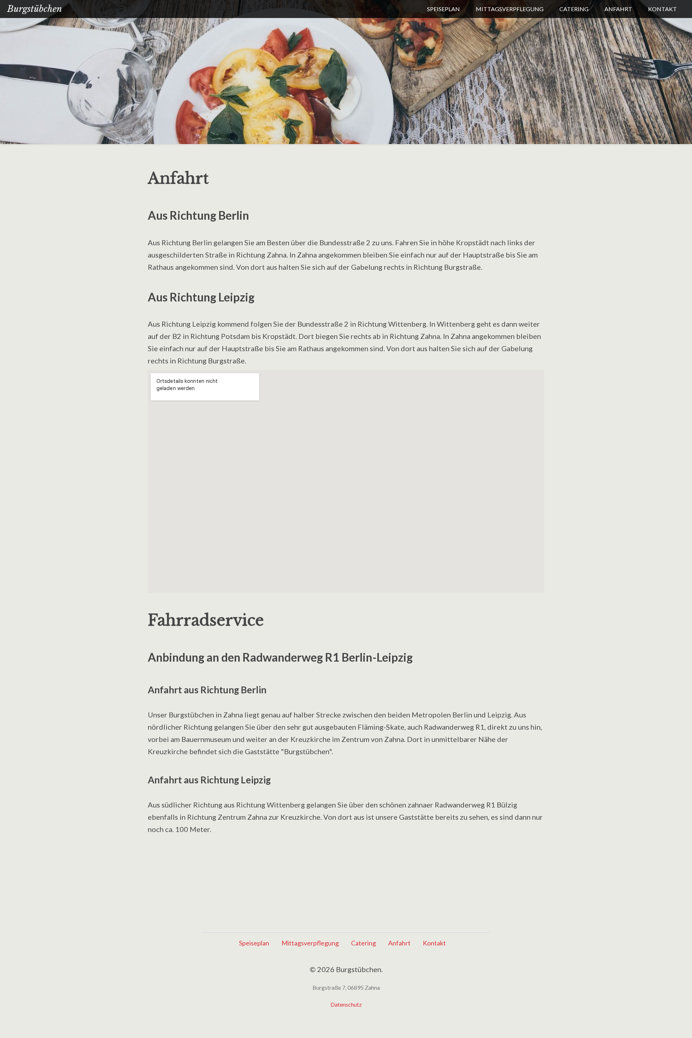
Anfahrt (618, 8)
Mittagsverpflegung (510, 8)
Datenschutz (346, 1004)
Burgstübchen (34, 9)
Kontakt (662, 8)
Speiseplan (443, 8)
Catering (574, 8)
